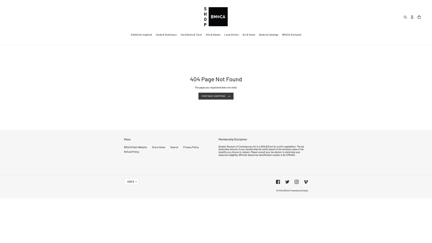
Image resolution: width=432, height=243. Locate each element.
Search (174, 147)
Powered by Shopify (299, 190)
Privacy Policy (191, 147)
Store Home (158, 147)
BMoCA (287, 190)
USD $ (130, 181)
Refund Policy (131, 151)
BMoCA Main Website (135, 147)
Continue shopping (213, 96)
